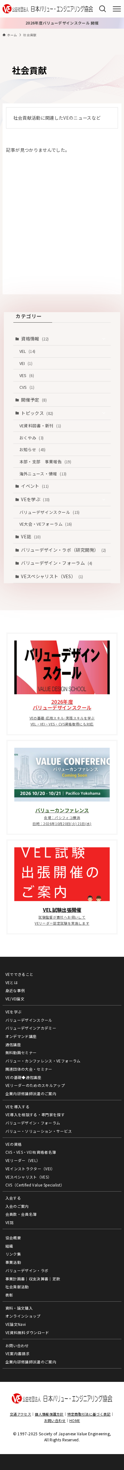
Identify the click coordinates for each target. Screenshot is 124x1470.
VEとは (11, 982)
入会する (13, 1197)
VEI (25, 363)
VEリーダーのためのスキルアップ (35, 1085)
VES (26, 375)
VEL (27, 351)
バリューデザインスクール (49, 512)
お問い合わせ (17, 1345)
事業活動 (13, 1262)
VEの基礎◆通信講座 (23, 1077)
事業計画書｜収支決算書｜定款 (32, 1278)
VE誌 (31, 536)
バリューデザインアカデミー (31, 1028)
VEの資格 (13, 1144)
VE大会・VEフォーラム (45, 524)
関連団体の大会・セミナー (28, 1069)
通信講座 (13, 1044)
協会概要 (13, 1237)
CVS (26, 387)
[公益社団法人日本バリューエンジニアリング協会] (48, 9)
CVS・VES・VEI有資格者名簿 (30, 1152)
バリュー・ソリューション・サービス (38, 1131)
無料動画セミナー (21, 1052)
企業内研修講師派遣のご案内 (31, 1093)
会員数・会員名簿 (21, 1214)
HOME (74, 1420)
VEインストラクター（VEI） (30, 1168)
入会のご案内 (17, 1206)
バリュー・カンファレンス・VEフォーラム (43, 1060)
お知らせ (32, 449)
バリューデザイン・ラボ (27, 1270)
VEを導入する (17, 1106)
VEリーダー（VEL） (22, 1160)
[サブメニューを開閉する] (103, 338)
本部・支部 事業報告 (45, 461)
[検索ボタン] (102, 9)
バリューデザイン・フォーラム (56, 563)
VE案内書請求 (17, 1353)
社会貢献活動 (17, 1286)
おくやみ (31, 438)
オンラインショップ (23, 1316)
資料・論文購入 (19, 1308)
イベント (35, 486)
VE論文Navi (15, 1324)
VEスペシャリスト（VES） (52, 576)
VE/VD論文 (14, 998)
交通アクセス (20, 1414)
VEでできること (19, 974)
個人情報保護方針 (49, 1414)
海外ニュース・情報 (43, 474)
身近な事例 (15, 990)
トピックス (37, 413)
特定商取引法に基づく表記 (89, 1414)
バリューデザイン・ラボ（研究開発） (63, 550)
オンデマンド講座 (21, 1036)
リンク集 (13, 1253)
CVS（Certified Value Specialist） (35, 1184)
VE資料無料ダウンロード (27, 1332)
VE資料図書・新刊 (40, 426)
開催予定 (34, 399)
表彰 (9, 1295)
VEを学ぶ (35, 499)
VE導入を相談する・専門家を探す (35, 1114)
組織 (9, 1246)
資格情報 (35, 338)
